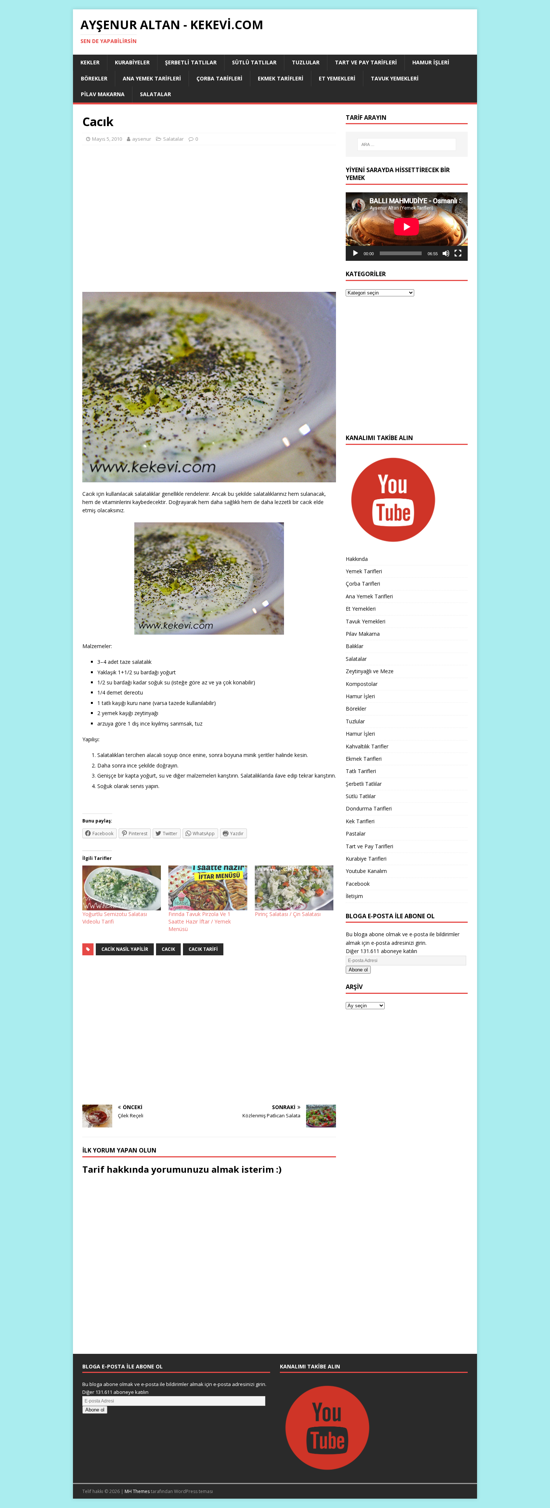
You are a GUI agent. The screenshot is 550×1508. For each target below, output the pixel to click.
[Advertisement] (209, 222)
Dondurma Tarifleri (369, 808)
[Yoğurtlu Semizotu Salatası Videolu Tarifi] (121, 888)
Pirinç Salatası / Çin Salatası (288, 914)
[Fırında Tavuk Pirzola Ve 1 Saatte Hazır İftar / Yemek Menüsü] (207, 888)
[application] (407, 226)
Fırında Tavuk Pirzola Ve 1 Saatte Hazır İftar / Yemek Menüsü (199, 921)
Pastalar (356, 833)
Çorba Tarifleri (219, 78)
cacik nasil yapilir (124, 949)
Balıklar (354, 646)
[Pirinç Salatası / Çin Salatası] (294, 888)
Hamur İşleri (430, 62)
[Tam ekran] (458, 253)
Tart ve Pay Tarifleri (366, 62)
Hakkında (357, 558)
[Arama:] (407, 144)
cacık (168, 949)
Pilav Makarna (103, 94)
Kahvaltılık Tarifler (367, 746)
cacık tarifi (203, 949)
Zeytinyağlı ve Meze (370, 671)
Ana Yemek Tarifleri (152, 78)
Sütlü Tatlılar (254, 62)
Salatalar (155, 94)
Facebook (358, 883)
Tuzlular (306, 62)
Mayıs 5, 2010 (107, 138)
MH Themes (137, 1491)
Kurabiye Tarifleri (366, 858)
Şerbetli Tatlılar (191, 62)
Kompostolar (362, 683)
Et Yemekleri (337, 78)
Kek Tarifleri (360, 821)
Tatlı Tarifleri (361, 771)
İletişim (354, 896)
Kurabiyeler (132, 62)
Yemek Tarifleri (364, 571)
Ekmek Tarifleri (280, 78)
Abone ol (358, 970)
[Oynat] (355, 253)
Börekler (94, 78)
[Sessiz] (446, 253)
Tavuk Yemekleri (395, 78)
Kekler (90, 62)
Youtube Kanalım (366, 870)
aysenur (141, 138)
